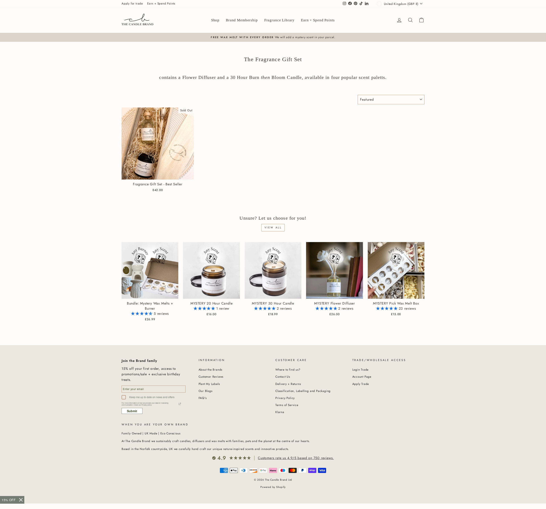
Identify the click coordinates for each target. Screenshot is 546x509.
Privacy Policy (285, 398)
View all (273, 227)
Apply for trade (132, 3)
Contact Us (282, 376)
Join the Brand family (139, 360)
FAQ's (203, 398)
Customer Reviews (211, 376)
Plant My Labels (209, 384)
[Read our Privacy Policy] (179, 403)
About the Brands (210, 369)
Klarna (279, 412)
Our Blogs (205, 391)
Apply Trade (360, 384)
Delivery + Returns (288, 384)
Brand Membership (242, 20)
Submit (132, 411)
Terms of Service (286, 405)
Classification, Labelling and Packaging (303, 391)
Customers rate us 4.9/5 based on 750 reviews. (296, 457)
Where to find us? (288, 369)
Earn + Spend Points (161, 3)
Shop (215, 20)
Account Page (362, 376)
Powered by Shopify (272, 487)
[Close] (21, 500)
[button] (142, 313)
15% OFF (9, 500)
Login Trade (360, 369)
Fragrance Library (279, 20)
